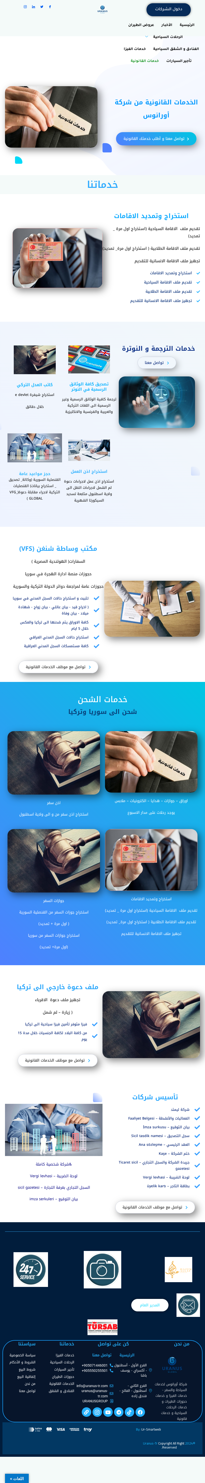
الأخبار (167, 25)
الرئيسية (187, 25)
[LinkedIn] (33, 7)
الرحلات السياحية (168, 37)
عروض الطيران (141, 25)
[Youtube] (108, 1412)
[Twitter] (42, 7)
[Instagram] (25, 7)
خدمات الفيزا (135, 49)
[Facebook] (50, 7)
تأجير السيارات (179, 61)
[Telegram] (119, 1412)
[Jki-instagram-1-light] (97, 1412)
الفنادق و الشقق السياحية (176, 49)
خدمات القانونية (145, 61)
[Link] (86, 1412)
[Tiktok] (129, 1412)
